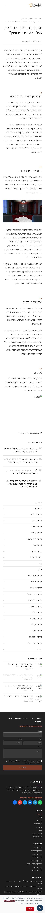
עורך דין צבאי (38, 867)
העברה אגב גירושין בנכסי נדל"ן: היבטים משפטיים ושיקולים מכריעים (23, 882)
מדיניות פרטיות (37, 833)
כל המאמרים (38, 824)
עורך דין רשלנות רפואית (34, 864)
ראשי (40, 18)
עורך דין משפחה (37, 870)
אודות (40, 817)
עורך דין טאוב (21, 132)
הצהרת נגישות (37, 837)
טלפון (40, 739)
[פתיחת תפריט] (5, 5)
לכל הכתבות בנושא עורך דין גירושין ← (30, 433)
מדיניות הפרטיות (9, 901)
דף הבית (39, 814)
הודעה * (40, 747)
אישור (30, 909)
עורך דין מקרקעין (36, 851)
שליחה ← (22, 767)
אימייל (20, 739)
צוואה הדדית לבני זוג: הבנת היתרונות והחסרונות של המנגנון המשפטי (23, 888)
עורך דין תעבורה (37, 860)
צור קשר (39, 820)
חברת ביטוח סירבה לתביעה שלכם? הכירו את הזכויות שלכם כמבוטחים (23, 893)
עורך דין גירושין (27, 18)
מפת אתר (39, 827)
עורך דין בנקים (37, 847)
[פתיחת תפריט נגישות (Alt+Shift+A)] (40, 908)
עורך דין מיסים (37, 854)
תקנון (40, 830)
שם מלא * (39, 731)
